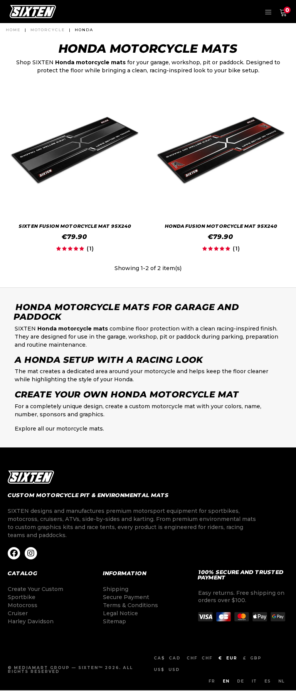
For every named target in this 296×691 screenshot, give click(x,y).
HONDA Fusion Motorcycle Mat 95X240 (221, 226)
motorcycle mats (79, 428)
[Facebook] (14, 553)
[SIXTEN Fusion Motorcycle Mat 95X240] (75, 150)
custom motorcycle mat (162, 406)
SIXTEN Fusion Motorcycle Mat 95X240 (75, 226)
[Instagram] (31, 553)
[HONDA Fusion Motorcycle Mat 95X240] (221, 150)
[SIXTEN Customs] (33, 11)
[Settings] (268, 11)
